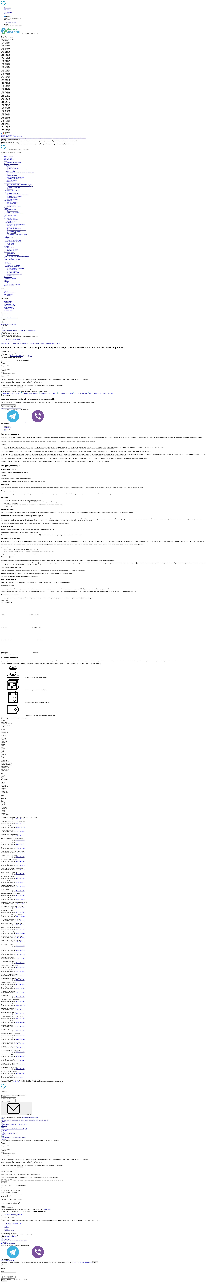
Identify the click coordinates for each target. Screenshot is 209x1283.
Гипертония (10, 275)
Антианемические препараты (15, 268)
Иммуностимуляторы (10, 215)
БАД (5, 161)
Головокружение (12, 227)
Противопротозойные (13, 255)
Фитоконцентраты (9, 285)
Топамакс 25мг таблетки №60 (9, 317)
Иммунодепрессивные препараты (13, 214)
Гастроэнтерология (9, 171)
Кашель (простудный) (13, 212)
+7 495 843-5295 (46, 1209)
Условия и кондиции (9, 305)
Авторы (6, 1229)
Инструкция (7, 427)
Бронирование (8, 301)
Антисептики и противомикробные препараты (20, 184)
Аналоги (6, 291)
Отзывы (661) (8, 10)
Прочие (6, 262)
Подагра (6, 246)
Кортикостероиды (12, 197)
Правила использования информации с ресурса (14, 1240)
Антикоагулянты (12, 271)
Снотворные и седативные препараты (17, 234)
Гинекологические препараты (12, 183)
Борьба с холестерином (13, 238)
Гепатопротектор (8, 181)
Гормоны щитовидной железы (15, 196)
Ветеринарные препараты (11, 164)
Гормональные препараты (11, 191)
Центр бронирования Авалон (12, 339)
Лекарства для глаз (9, 216)
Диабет (6, 208)
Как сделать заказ (9, 308)
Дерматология (8, 200)
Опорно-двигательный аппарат (12, 241)
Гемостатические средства (14, 274)
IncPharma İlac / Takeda (16, 356)
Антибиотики (8, 158)
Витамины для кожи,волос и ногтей (17, 169)
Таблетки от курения (10, 278)
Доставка (6, 9)
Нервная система (8, 222)
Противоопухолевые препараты (13, 260)
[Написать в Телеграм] (13, 422)
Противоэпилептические (14, 231)
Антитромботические (13, 272)
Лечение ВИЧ (11, 253)
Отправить (20, 387)
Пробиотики (10, 174)
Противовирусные (9, 252)
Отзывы (6, 1226)
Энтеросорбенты (12, 180)
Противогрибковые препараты (12, 259)
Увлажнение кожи (12, 203)
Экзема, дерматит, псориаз (14, 206)
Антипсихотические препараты (16, 224)
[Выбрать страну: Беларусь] (3, 133)
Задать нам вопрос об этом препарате (11, 408)
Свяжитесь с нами (9, 304)
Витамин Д (10, 167)
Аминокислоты (8, 156)
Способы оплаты (8, 12)
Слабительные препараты (14, 178)
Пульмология (7, 263)
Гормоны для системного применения (17, 194)
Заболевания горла (12, 249)
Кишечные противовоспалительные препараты (20, 172)
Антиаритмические (12, 269)
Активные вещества (9, 292)
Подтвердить (7, 22)
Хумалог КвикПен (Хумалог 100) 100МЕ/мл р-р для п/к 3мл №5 (18, 330)
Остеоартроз (10, 243)
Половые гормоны (12, 199)
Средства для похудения (14, 240)
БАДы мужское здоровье (14, 162)
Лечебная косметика (9, 218)
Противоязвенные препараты (15, 177)
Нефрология (7, 236)
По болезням (7, 295)
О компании (7, 8)
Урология (6, 281)
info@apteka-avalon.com (12, 1236)
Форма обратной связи (8, 1243)
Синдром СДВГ (11, 233)
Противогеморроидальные (11, 258)
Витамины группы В (13, 168)
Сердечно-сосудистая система (12, 266)
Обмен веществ (8, 237)
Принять (95, 1262)
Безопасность (7, 302)
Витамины (7, 165)
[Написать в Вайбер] (37, 422)
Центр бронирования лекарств (12, 1223)
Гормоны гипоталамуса (13, 193)
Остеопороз (10, 244)
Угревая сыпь (11, 205)
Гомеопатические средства (11, 190)
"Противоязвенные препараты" (30, 1117)
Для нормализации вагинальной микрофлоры (20, 186)
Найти (25, 149)
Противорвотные (12, 175)
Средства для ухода (12, 219)
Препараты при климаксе (14, 187)
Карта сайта (4, 1242)
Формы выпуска (8, 294)
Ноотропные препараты (14, 228)
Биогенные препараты (13, 265)
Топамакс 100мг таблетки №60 (9, 324)
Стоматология (8, 277)
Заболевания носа (12, 250)
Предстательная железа (13, 284)
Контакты (6, 13)
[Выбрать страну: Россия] (1, 133)
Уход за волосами (12, 221)
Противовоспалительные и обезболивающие (16, 256)
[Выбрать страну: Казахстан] (5, 133)
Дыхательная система (10, 209)
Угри (5, 280)
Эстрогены (10, 189)
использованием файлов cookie (83, 1262)
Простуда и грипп (9, 247)
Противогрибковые (12, 202)
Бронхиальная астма (12, 211)
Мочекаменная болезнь (13, 282)
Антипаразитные (8, 159)
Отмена (14, 22)
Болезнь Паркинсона (13, 225)
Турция (30, 356)
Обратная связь (8, 310)
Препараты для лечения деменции (16, 230)
